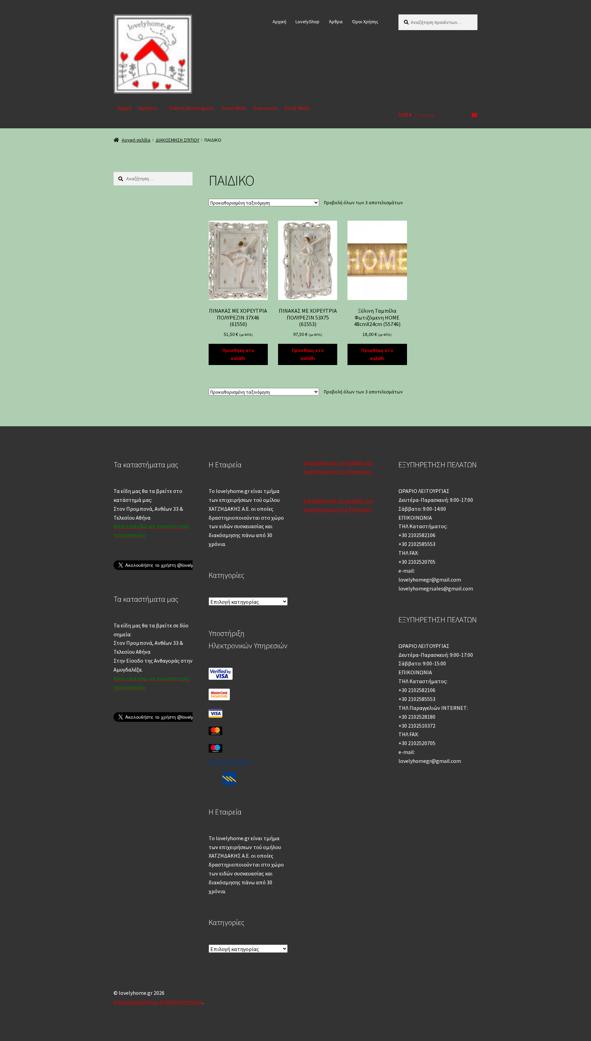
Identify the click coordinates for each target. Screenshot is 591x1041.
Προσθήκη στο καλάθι (238, 354)
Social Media (234, 108)
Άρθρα (336, 21)
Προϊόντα (147, 108)
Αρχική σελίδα (136, 140)
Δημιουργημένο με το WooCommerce (158, 1001)
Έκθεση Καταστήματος (191, 108)
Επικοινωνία (265, 108)
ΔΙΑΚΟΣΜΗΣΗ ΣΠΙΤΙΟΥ (177, 140)
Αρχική (279, 21)
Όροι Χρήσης (365, 21)
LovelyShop (307, 21)
